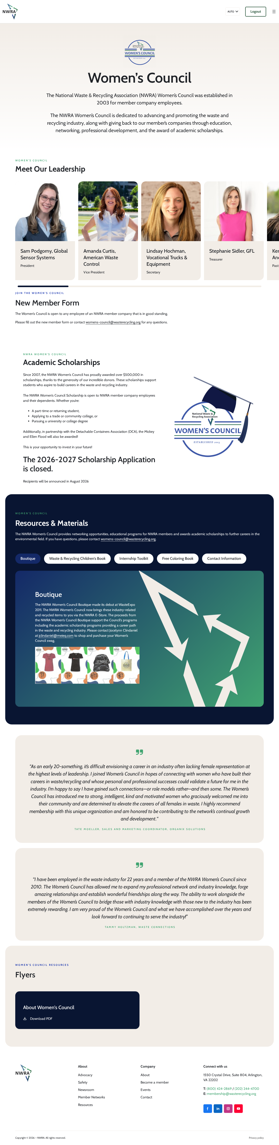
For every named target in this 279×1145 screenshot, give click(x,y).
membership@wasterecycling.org (231, 1094)
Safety (82, 1082)
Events (146, 1090)
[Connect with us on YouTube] (238, 1108)
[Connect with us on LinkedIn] (218, 1108)
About (145, 1075)
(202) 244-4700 (247, 1089)
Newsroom (86, 1090)
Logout (255, 11)
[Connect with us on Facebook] (207, 1108)
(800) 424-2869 (219, 1089)
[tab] (28, 559)
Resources (85, 1105)
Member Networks (91, 1097)
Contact (146, 1097)
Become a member (155, 1082)
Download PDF (41, 1019)
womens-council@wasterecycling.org (113, 322)
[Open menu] (274, 11)
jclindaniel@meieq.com (56, 636)
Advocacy (85, 1075)
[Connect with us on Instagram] (228, 1108)
